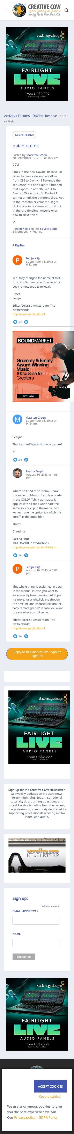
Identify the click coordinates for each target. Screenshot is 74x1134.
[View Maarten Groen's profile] (17, 419)
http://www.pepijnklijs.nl (29, 314)
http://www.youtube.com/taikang (34, 547)
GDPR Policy (48, 1117)
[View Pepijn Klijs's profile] (17, 260)
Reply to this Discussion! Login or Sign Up (37, 654)
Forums (24, 115)
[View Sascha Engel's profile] (17, 473)
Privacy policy (24, 1117)
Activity (9, 115)
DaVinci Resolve (44, 115)
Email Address (25, 911)
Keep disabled (50, 1096)
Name (17, 934)
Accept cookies (50, 1086)
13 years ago (48, 228)
